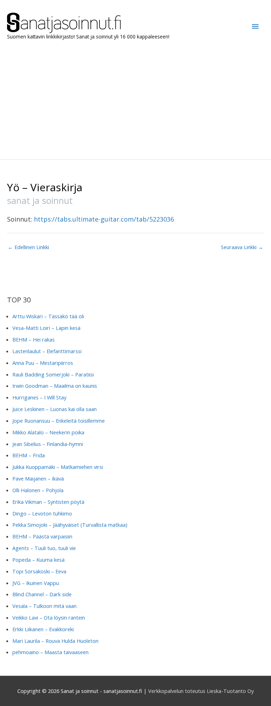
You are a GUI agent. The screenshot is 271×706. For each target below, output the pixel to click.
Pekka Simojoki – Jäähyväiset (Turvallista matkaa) (69, 524)
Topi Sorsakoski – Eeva (39, 571)
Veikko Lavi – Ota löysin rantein (48, 617)
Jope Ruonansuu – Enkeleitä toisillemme (58, 420)
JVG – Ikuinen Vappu (35, 582)
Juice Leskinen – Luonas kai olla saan (54, 408)
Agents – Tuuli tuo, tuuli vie (44, 547)
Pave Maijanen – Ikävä (38, 478)
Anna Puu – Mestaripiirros (42, 362)
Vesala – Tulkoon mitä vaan (44, 605)
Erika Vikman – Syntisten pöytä (48, 501)
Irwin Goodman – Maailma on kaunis (54, 385)
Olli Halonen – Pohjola (38, 490)
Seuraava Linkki (242, 247)
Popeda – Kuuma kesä (38, 559)
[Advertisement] (135, 98)
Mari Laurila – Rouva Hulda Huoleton (55, 640)
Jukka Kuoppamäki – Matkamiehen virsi (57, 466)
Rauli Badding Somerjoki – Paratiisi (53, 374)
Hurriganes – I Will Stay (39, 397)
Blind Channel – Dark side (42, 594)
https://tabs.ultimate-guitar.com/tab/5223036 (104, 219)
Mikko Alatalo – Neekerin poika (48, 432)
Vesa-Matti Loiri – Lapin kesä (46, 327)
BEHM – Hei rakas (33, 339)
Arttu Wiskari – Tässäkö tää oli (48, 316)
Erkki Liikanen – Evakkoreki (43, 629)
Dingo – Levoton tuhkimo (42, 513)
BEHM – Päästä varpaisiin (42, 536)
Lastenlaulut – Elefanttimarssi (47, 351)
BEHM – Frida (28, 455)
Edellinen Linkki (28, 247)
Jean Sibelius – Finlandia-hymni (47, 443)
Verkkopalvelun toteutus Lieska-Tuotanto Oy (201, 690)
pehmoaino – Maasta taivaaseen (50, 652)
